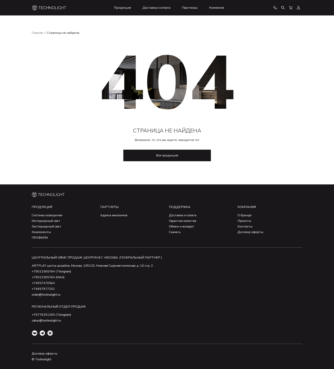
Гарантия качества (182, 221)
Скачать (175, 232)
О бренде (245, 215)
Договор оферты (250, 232)
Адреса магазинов (113, 215)
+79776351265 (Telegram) (51, 315)
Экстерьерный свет (46, 226)
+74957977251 (43, 289)
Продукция (42, 207)
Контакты (245, 226)
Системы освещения (47, 215)
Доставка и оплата (182, 215)
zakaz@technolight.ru (46, 320)
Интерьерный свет (46, 221)
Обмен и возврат (181, 226)
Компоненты (41, 232)
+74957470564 (43, 283)
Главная (37, 33)
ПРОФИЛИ (40, 238)
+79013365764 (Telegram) (51, 271)
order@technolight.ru (46, 295)
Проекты (244, 221)
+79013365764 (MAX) (48, 277)
